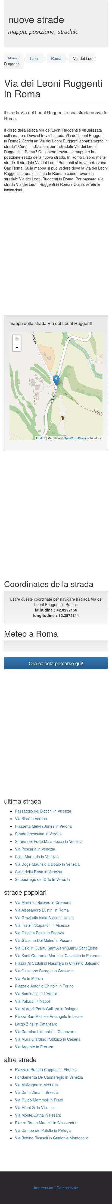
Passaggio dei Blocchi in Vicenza (43, 811)
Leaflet (40, 438)
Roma (56, 58)
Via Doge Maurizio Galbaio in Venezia (47, 864)
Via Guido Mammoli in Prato (39, 1100)
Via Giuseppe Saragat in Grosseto (44, 970)
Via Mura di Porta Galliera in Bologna (47, 1008)
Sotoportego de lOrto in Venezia (42, 879)
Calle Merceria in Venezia (37, 856)
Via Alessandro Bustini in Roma (42, 910)
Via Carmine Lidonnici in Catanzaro (45, 1031)
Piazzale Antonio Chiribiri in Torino (44, 986)
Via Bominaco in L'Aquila (36, 993)
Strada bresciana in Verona (38, 833)
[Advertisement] (56, 254)
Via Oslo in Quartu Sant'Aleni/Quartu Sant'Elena (56, 948)
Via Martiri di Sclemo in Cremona (43, 902)
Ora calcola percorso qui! (56, 663)
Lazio (34, 58)
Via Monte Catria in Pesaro (38, 1115)
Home (13, 58)
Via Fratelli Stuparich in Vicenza (42, 925)
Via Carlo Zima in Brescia (36, 1092)
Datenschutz (67, 1187)
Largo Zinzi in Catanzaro (36, 1024)
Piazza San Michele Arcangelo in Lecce (49, 1016)
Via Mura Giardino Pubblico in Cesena (47, 1039)
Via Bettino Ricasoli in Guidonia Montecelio (51, 1138)
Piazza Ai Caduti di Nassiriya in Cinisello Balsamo (57, 963)
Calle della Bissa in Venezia (38, 871)
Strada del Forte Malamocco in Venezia (49, 841)
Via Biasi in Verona (31, 818)
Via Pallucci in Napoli (33, 1001)
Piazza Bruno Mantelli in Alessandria (46, 1122)
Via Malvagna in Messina (36, 1084)
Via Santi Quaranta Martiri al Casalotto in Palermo (58, 955)
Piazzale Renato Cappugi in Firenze (46, 1069)
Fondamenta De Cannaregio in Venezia (49, 1077)
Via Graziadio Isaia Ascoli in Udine (44, 917)
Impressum (43, 1187)
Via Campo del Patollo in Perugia (43, 1130)
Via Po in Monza (29, 978)
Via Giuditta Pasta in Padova (39, 932)
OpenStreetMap (74, 438)
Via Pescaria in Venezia (35, 849)
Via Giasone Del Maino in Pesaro (43, 940)
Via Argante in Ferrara (34, 1046)
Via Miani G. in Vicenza (35, 1107)
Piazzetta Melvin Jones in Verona (43, 826)
